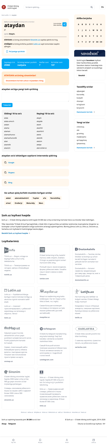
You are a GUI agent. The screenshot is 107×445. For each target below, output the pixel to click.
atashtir (40, 128)
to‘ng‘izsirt (81, 104)
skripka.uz (37, 412)
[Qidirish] (92, 7)
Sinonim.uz (35, 40)
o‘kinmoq (80, 127)
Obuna (80, 424)
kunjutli (80, 98)
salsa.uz (30, 412)
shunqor (80, 101)
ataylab (39, 121)
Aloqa (4, 424)
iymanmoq (81, 143)
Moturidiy (30, 203)
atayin (39, 118)
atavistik (7, 145)
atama (6, 128)
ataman (7, 131)
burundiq (80, 94)
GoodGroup (90, 424)
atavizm (7, 148)
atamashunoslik (10, 138)
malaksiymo (81, 137)
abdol (8, 198)
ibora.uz (24, 412)
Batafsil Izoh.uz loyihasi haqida (15, 233)
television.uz (52, 412)
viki (78, 130)
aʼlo (44, 198)
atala (6, 118)
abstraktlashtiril (22, 198)
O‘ (90, 42)
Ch (101, 42)
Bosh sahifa (5, 15)
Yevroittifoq (55, 198)
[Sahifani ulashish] (64, 24)
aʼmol (8, 203)
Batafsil (81, 75)
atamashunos (9, 135)
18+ (104, 424)
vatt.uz (60, 412)
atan (6, 141)
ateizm (39, 141)
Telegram (12, 424)
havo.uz (83, 412)
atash (39, 124)
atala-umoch (9, 121)
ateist (39, 135)
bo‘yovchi (80, 108)
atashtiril (40, 131)
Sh (97, 42)
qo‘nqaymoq (82, 140)
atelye (39, 145)
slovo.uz (45, 412)
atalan (6, 124)
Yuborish (7, 105)
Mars (41, 203)
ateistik (39, 138)
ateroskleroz (42, 148)
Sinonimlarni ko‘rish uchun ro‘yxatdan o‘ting (24, 81)
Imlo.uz (85, 226)
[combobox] (59, 7)
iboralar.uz (67, 412)
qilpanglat (81, 91)
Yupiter (36, 198)
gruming (80, 133)
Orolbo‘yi (18, 203)
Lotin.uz (36, 44)
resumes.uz (76, 412)
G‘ (93, 42)
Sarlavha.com (7, 229)
